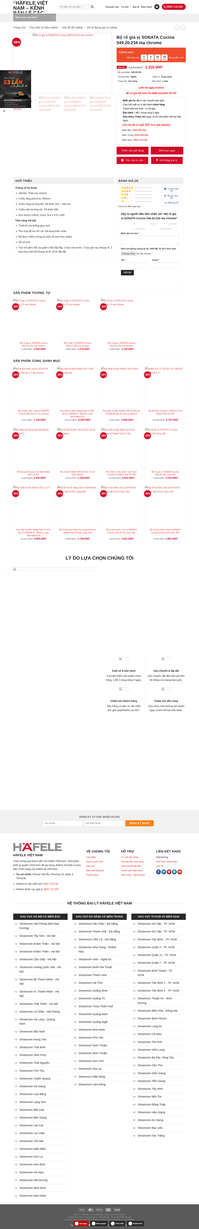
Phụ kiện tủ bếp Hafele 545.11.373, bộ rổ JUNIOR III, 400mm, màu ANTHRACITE (33, 532)
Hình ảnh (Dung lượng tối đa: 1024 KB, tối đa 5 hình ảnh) (148, 249)
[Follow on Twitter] (163, 871)
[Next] (105, 63)
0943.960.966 (141, 135)
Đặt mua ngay (167, 150)
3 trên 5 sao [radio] (163, 223)
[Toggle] (16, 924)
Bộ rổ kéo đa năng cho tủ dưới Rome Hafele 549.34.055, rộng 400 (77, 531)
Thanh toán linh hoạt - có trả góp (139, 108)
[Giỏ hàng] (156, 6)
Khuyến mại (112, 7)
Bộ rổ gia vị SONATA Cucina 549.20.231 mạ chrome (33, 344)
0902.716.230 (50, 884)
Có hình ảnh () (172, 190)
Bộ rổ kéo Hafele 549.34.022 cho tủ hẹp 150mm (77, 473)
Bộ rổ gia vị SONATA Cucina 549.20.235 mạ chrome (77, 344)
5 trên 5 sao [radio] (153, 228)
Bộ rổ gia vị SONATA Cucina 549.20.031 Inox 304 (165, 473)
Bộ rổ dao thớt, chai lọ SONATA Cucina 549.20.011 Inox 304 (121, 531)
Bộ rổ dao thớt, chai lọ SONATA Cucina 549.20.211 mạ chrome (33, 412)
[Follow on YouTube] (179, 871)
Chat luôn (119, 1223)
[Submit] (92, 6)
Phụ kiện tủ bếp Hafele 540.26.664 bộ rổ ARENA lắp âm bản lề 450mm (121, 412)
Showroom (137, 1223)
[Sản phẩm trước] (176, 27)
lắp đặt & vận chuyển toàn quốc (144, 100)
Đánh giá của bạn (130, 233)
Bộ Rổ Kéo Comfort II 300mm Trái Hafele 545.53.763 (165, 412)
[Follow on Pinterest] (169, 871)
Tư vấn (125, 7)
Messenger (101, 1223)
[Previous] (20, 63)
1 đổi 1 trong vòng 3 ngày (141, 112)
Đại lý (136, 7)
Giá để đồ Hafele (72, 27)
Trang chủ (19, 27)
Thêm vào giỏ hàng (132, 150)
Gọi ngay (83, 1223)
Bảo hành (146, 7)
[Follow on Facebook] (158, 871)
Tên (123, 260)
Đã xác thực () (173, 197)
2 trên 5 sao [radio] (143, 223)
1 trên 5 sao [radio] (126, 223)
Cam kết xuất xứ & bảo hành (144, 104)
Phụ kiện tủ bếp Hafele (44, 27)
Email (155, 260)
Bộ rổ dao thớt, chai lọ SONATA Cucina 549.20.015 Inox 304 (165, 531)
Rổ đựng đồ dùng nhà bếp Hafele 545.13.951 (33, 473)
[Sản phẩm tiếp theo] (182, 27)
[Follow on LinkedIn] (174, 871)
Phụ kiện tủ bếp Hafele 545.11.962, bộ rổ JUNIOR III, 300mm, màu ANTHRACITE (77, 414)
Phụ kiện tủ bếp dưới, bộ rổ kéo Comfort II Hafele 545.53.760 (121, 473)
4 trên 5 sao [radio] (128, 228)
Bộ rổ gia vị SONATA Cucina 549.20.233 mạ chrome (121, 344)
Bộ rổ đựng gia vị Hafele (102, 27)
